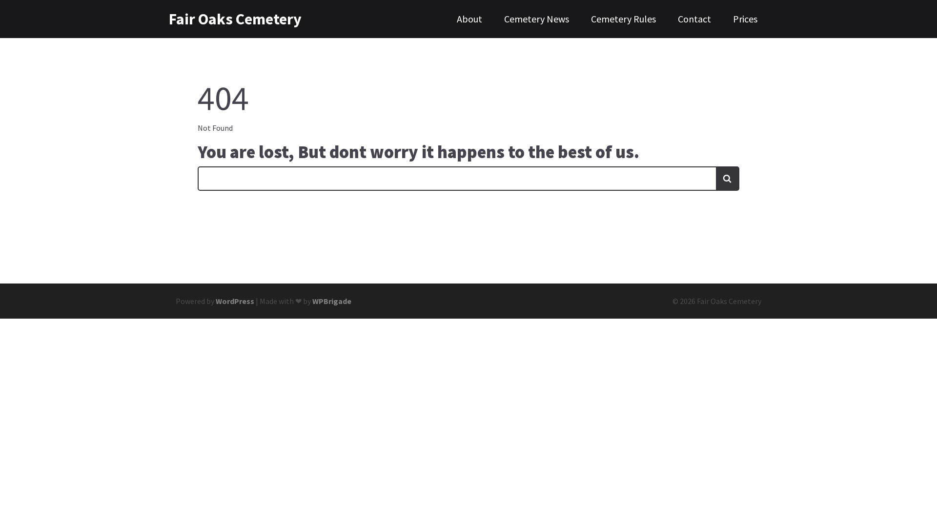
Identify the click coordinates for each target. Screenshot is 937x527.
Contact (694, 19)
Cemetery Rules (623, 19)
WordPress (235, 301)
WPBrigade (331, 301)
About (469, 19)
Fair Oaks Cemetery (220, 19)
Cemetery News (536, 19)
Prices (745, 19)
